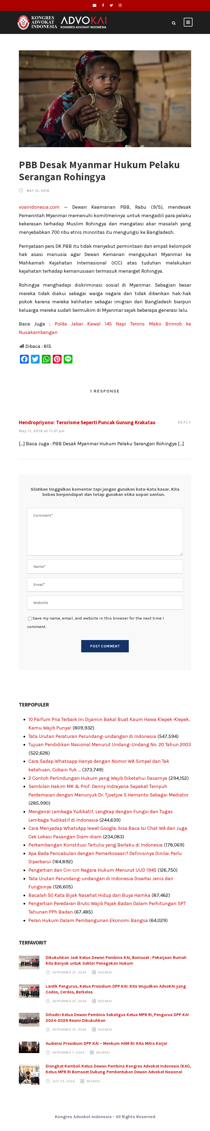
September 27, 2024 (69, 972)
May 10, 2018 (38, 191)
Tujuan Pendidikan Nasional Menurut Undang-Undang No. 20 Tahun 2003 (109, 745)
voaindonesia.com (39, 207)
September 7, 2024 (68, 1052)
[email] (94, 5)
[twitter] (111, 5)
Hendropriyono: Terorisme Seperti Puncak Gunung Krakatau (87, 422)
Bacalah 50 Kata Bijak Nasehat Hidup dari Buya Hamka (89, 895)
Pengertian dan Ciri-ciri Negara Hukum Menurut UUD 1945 (92, 870)
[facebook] (103, 5)
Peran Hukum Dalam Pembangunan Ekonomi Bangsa (88, 920)
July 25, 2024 (63, 1081)
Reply (184, 422)
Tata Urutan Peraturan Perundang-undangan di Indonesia (92, 736)
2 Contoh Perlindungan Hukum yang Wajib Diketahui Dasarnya (97, 778)
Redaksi (105, 972)
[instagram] (120, 5)
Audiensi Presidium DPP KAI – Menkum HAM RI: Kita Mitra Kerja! (106, 1043)
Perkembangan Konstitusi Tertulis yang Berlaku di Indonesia (95, 845)
